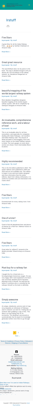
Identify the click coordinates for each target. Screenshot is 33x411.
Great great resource (12, 62)
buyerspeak (5, 40)
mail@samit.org (16, 364)
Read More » (6, 52)
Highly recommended (12, 161)
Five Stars (7, 37)
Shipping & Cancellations (20, 343)
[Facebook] (16, 351)
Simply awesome (10, 299)
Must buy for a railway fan (14, 267)
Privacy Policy (19, 341)
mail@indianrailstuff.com (16, 362)
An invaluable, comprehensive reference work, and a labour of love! (16, 123)
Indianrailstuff (12, 4)
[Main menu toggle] (29, 5)
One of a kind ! (9, 218)
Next (17, 336)
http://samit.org (21, 365)
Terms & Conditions (7, 341)
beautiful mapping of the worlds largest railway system (16, 92)
